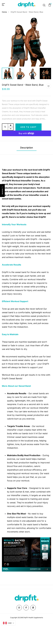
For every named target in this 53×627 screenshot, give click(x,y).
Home (4, 12)
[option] (26, 42)
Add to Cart (28, 127)
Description (26, 147)
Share (2, 192)
